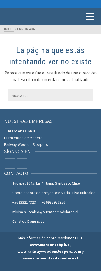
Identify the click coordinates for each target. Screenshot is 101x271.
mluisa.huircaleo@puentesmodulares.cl (45, 211)
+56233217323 (24, 202)
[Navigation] (90, 16)
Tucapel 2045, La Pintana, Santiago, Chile (46, 183)
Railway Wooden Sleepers (26, 144)
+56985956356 (53, 202)
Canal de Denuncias (28, 221)
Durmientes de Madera (23, 137)
